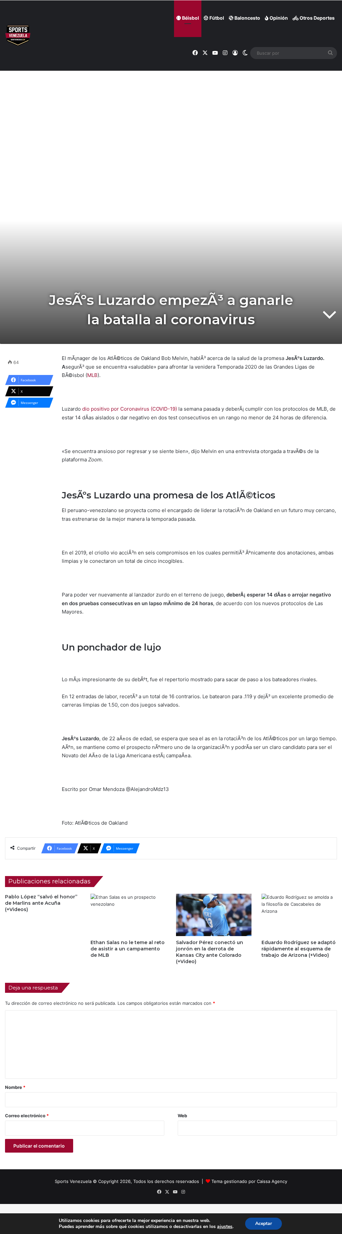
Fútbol (216, 18)
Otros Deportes (317, 18)
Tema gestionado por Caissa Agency (249, 1181)
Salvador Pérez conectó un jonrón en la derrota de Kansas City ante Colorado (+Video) (209, 951)
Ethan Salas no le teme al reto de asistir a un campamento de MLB (128, 948)
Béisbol (190, 18)
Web (182, 1115)
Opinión (278, 18)
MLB (92, 375)
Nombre (15, 1087)
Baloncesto (246, 18)
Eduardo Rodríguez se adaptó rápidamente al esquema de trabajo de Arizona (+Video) (299, 948)
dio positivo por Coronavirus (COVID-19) (129, 409)
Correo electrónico (27, 1115)
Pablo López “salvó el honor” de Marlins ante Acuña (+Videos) (41, 903)
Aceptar (263, 1223)
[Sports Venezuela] (18, 35)
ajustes (224, 1227)
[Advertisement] (171, 103)
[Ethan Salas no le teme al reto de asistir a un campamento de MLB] (128, 915)
